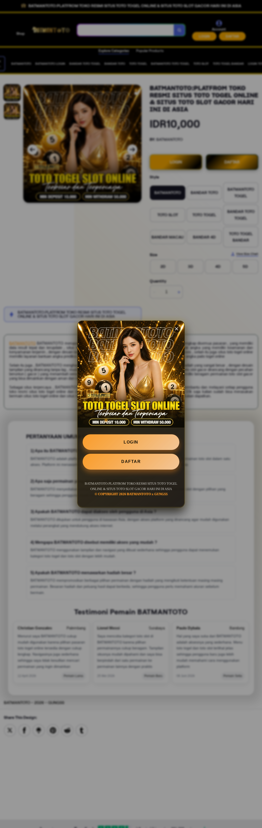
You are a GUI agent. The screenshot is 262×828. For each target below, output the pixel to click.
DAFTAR (131, 461)
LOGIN (131, 442)
